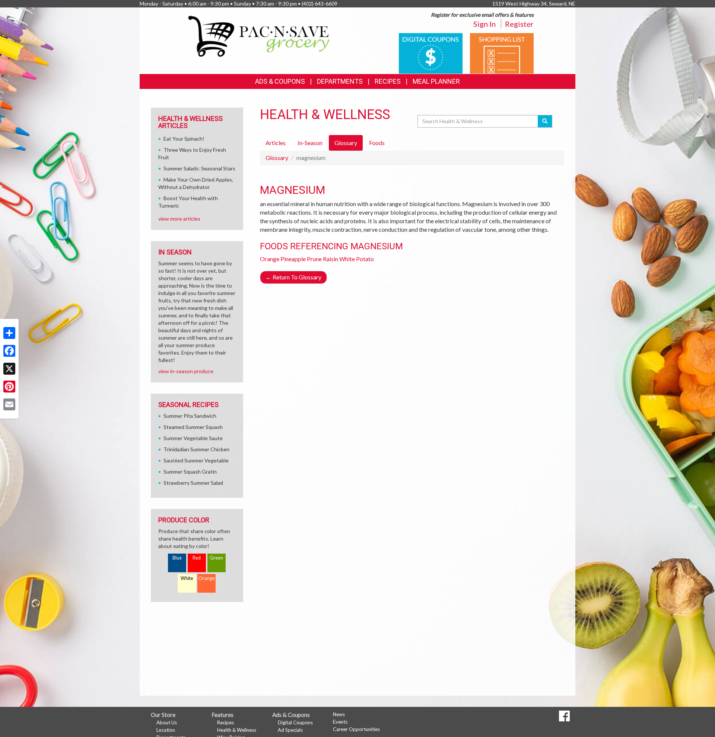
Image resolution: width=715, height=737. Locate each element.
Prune (314, 258)
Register (519, 23)
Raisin (330, 258)
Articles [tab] (276, 142)
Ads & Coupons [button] (280, 81)
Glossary (277, 157)
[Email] (9, 404)
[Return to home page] (259, 35)
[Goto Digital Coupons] (431, 52)
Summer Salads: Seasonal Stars (199, 168)
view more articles (179, 218)
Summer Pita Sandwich (189, 416)
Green (216, 558)
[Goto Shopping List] (502, 52)
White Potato (356, 258)
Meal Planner (436, 81)
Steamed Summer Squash (193, 427)
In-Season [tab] (310, 142)
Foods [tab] (377, 142)
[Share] (9, 333)
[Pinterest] (9, 386)
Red (197, 558)
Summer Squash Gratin (190, 471)
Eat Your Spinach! (183, 138)
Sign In (484, 23)
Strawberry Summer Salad (193, 483)
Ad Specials (290, 730)
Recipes (388, 81)
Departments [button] (340, 81)
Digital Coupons (295, 722)
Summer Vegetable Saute (193, 438)
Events (340, 722)
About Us (166, 722)
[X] (9, 368)
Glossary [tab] (345, 142)
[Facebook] (9, 350)
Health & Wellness (236, 730)
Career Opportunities (356, 729)
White (187, 578)
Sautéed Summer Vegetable (196, 460)
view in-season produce (185, 371)
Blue (177, 558)
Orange (269, 258)
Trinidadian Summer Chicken (196, 449)
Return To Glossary (293, 277)
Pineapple (293, 258)
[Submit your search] (545, 121)
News (339, 714)
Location (165, 730)
